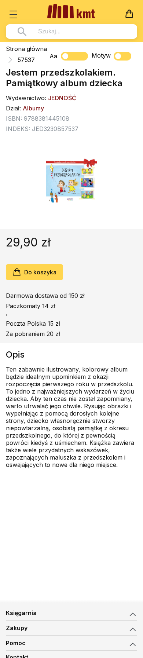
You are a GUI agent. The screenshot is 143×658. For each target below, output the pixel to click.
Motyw (101, 55)
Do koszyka (40, 272)
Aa (53, 56)
